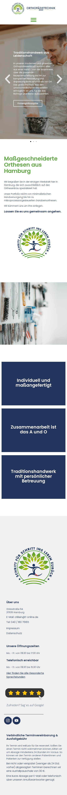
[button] (33, 20)
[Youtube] (16, 720)
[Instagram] (8, 720)
